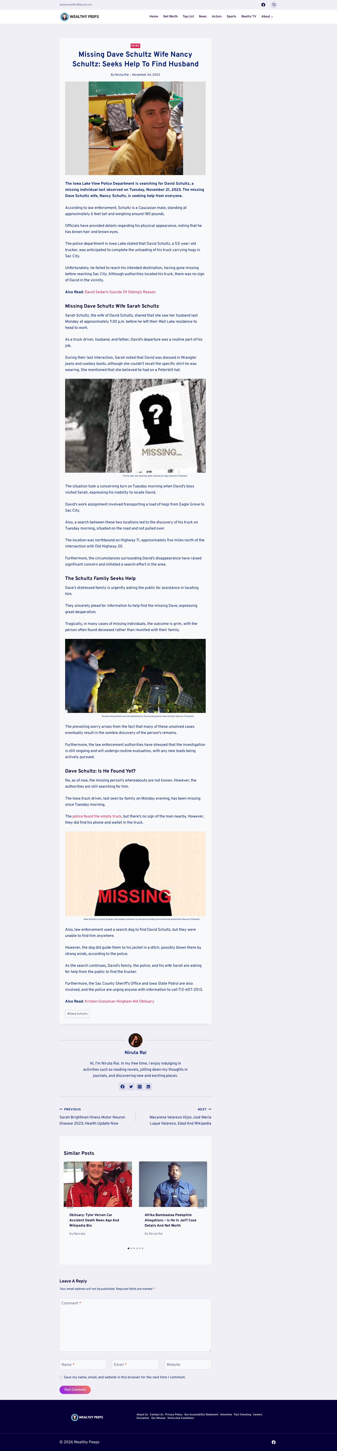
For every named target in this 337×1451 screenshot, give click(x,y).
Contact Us (156, 1415)
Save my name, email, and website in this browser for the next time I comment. (124, 1377)
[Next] (201, 1204)
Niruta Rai (122, 75)
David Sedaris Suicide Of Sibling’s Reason (120, 292)
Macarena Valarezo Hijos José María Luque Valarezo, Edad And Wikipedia (180, 1117)
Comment (71, 1303)
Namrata (79, 1234)
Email (120, 1365)
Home (154, 17)
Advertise (226, 1415)
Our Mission (158, 1418)
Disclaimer (143, 1418)
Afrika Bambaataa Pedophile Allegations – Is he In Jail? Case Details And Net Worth (170, 1220)
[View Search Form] (274, 4)
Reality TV (248, 17)
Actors (217, 17)
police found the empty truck (96, 816)
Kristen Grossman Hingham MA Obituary (119, 1001)
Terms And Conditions (180, 1418)
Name (68, 1365)
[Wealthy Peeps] (80, 16)
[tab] (128, 1248)
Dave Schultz (77, 1014)
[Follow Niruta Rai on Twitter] (131, 1087)
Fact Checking (242, 1415)
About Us (142, 1415)
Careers (257, 1415)
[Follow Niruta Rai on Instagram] (140, 1087)
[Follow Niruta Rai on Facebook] (122, 1087)
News (203, 17)
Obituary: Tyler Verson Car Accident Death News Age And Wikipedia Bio (94, 1220)
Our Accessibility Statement (201, 1415)
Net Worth (170, 17)
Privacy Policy (173, 1415)
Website (173, 1365)
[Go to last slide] (70, 1204)
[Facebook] (263, 5)
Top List (188, 17)
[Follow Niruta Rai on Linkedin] (148, 1087)
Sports (231, 17)
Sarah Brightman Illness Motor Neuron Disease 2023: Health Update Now (92, 1117)
